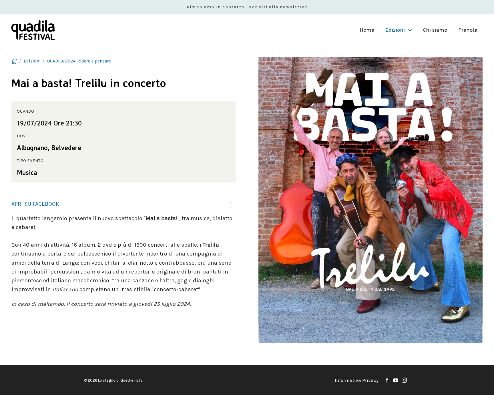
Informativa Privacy (357, 380)
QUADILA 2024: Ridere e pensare (79, 61)
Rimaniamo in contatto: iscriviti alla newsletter (247, 7)
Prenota (467, 30)
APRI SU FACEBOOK (35, 203)
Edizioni (395, 30)
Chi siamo (435, 30)
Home (367, 30)
